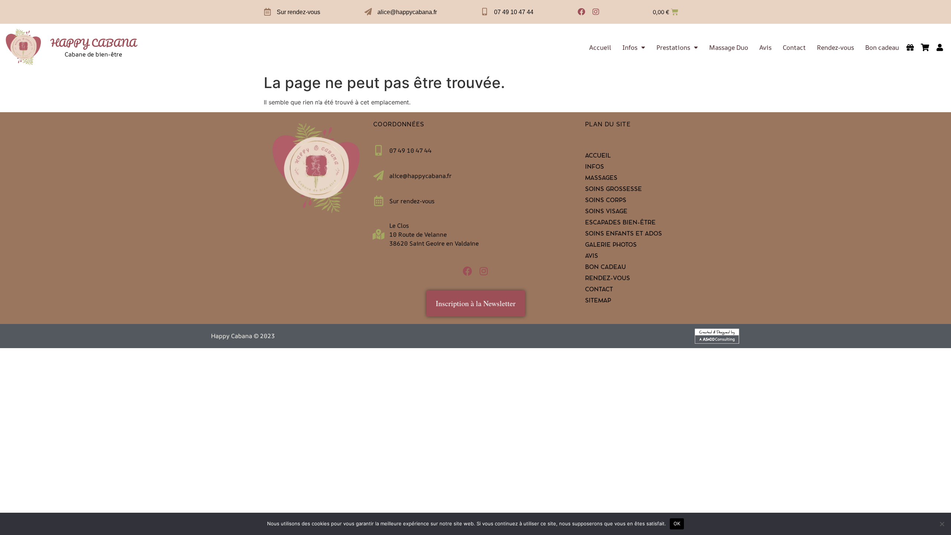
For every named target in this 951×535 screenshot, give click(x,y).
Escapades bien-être (620, 223)
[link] (23, 47)
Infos (629, 47)
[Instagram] (596, 12)
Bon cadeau (882, 47)
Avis (765, 47)
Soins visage (606, 212)
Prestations (673, 47)
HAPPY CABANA (93, 43)
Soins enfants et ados (623, 234)
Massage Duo (728, 47)
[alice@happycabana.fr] (368, 12)
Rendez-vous (835, 47)
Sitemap (598, 301)
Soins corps (605, 201)
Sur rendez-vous (298, 12)
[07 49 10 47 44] (485, 12)
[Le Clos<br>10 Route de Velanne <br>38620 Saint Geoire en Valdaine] (378, 234)
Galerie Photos (611, 245)
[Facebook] (581, 12)
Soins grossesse (613, 190)
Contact (794, 47)
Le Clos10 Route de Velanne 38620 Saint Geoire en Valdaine (434, 234)
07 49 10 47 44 (513, 12)
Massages (601, 178)
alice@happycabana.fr (407, 12)
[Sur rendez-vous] (267, 12)
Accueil (600, 47)
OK (677, 523)
